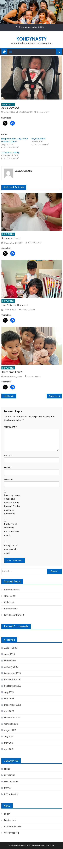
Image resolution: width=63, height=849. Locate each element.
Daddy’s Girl (55, 396)
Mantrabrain (48, 845)
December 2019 (12, 717)
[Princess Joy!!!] (31, 212)
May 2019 (8, 742)
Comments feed (13, 826)
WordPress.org (11, 832)
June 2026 (9, 654)
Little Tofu (9, 602)
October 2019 (11, 723)
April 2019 (8, 749)
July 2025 (9, 692)
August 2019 (10, 730)
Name (8, 455)
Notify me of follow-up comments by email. (11, 530)
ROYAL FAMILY (8, 104)
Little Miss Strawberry (10, 396)
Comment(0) (43, 112)
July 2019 (8, 736)
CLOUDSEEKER (25, 112)
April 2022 (9, 711)
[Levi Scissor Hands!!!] (31, 279)
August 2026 (10, 647)
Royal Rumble (38, 138)
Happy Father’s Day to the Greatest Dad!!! (14, 140)
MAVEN (7, 787)
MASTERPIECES (11, 781)
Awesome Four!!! (12, 372)
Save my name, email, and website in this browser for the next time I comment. (12, 504)
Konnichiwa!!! (11, 608)
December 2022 (12, 704)
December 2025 (12, 673)
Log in (7, 813)
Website (8, 479)
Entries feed (10, 820)
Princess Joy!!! (10, 238)
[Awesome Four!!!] (31, 346)
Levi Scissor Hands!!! (14, 305)
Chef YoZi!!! (10, 596)
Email (7, 467)
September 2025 (12, 685)
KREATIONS (9, 775)
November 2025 (12, 679)
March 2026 (10, 660)
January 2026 (11, 666)
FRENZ (7, 768)
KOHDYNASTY (32, 38)
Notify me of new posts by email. (11, 549)
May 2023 (9, 698)
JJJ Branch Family (10, 152)
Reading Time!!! (12, 589)
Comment (10, 426)
